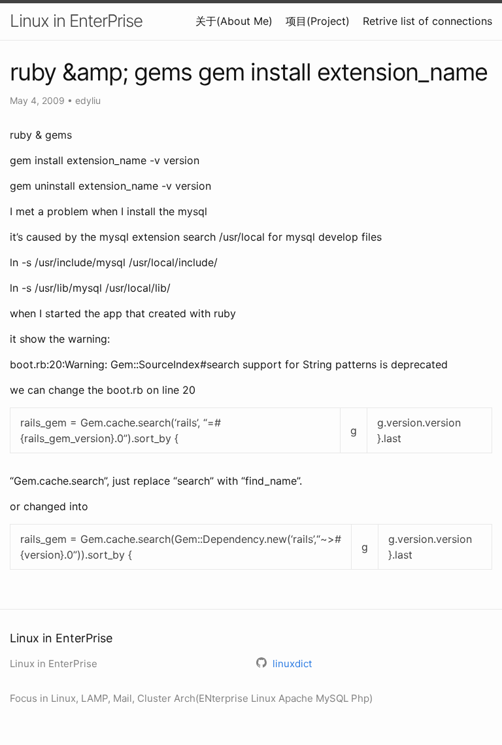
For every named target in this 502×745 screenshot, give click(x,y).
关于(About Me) (234, 20)
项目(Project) (318, 20)
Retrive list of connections (427, 20)
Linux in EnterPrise (76, 20)
